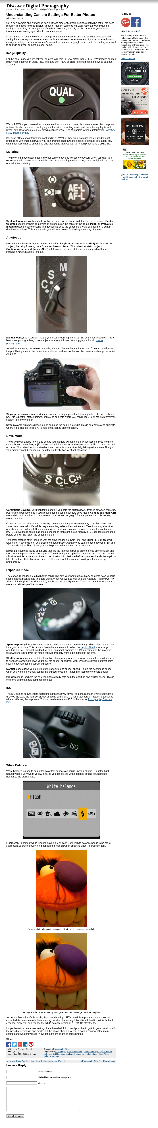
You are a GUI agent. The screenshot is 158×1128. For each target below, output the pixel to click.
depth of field (88, 647)
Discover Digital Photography (37, 5)
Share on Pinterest (31, 1044)
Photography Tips (61, 1049)
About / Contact (128, 58)
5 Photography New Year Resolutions (97, 1061)
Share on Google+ (19, 1044)
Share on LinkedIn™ (25, 1044)
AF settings (60, 1052)
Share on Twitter (14, 1044)
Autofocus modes (74, 1052)
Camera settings (91, 1052)
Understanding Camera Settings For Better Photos (50, 15)
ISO (100, 1054)
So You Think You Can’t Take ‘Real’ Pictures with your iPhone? (37, 1061)
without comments (14, 18)
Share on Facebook (8, 1044)
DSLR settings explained (63, 1054)
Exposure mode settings (87, 1054)
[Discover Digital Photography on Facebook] (136, 26)
